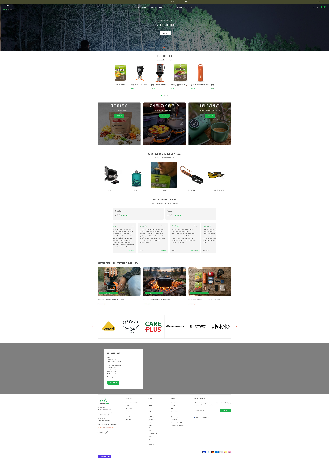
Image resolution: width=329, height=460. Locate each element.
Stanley (150, 431)
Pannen (127, 405)
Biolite (150, 425)
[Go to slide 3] (164, 95)
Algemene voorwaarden (177, 425)
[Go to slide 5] (167, 95)
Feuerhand (151, 444)
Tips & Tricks (174, 411)
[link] (164, 123)
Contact (173, 405)
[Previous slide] (104, 177)
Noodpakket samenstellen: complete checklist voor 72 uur (204, 299)
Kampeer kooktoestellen (132, 403)
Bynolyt (150, 439)
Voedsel (157, 190)
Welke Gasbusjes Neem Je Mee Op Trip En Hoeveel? (111, 299)
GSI (149, 428)
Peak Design (151, 417)
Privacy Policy (174, 419)
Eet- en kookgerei (212, 190)
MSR (149, 411)
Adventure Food (152, 433)
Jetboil (150, 403)
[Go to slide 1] (161, 95)
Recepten (173, 414)
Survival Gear (184, 190)
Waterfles (129, 190)
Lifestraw (150, 405)
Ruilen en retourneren (176, 422)
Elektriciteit (128, 419)
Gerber (150, 436)
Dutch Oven (129, 417)
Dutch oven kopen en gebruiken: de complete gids (156, 299)
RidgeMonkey (151, 419)
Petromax (150, 408)
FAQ (172, 408)
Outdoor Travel (114, 424)
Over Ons (173, 403)
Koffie (127, 411)
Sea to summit (152, 414)
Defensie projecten (176, 417)
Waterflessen (129, 408)
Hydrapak (150, 442)
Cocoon (150, 422)
